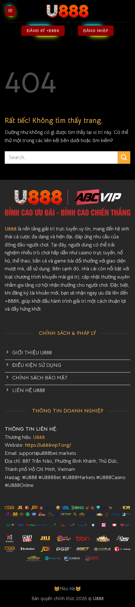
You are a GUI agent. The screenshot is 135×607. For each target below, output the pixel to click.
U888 (11, 229)
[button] (10, 11)
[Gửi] (124, 157)
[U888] (67, 11)
